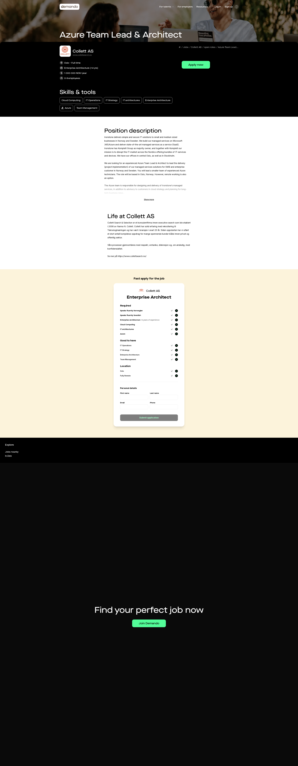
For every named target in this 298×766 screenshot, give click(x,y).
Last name (154, 393)
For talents (165, 6)
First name (124, 393)
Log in (218, 6)
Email (122, 403)
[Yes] (171, 310)
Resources (202, 6)
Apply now (195, 65)
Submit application (149, 417)
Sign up (229, 6)
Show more (149, 199)
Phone (152, 403)
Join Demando (149, 623)
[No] (176, 310)
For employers (185, 6)
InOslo (8, 456)
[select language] (236, 7)
